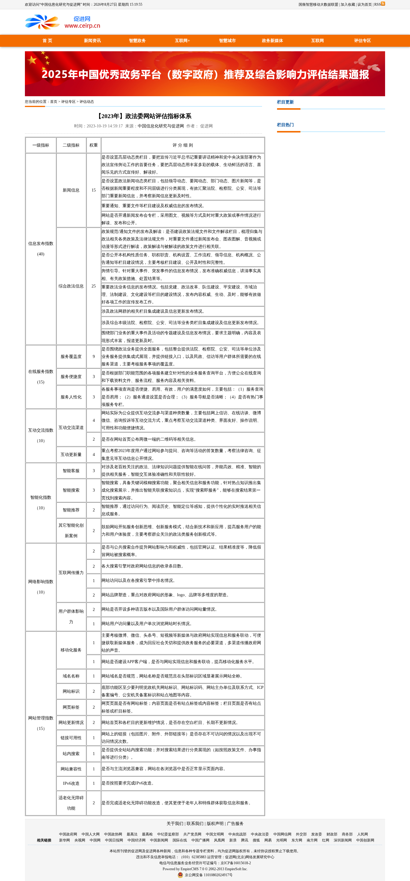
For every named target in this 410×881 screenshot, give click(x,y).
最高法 (132, 834)
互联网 (317, 40)
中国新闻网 (159, 840)
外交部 (301, 834)
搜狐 (256, 840)
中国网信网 (282, 834)
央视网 (79, 840)
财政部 (332, 834)
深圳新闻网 (343, 840)
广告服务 (235, 823)
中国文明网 (215, 834)
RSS (377, 4)
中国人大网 (91, 834)
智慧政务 (137, 40)
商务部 (347, 834)
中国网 (95, 840)
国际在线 (180, 840)
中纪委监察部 (168, 834)
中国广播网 (200, 840)
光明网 (281, 840)
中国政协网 (113, 834)
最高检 (147, 834)
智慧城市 (227, 40)
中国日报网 (114, 840)
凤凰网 (219, 840)
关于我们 (175, 823)
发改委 (316, 834)
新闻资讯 (92, 40)
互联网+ (182, 40)
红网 (325, 840)
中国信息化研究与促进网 (161, 126)
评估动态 (87, 102)
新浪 (233, 840)
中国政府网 (68, 834)
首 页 (47, 40)
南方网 (312, 840)
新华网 (64, 840)
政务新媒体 (272, 40)
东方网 (296, 840)
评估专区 (362, 40)
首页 (53, 102)
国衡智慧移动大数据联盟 (318, 4)
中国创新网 (365, 840)
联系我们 (195, 823)
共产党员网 (192, 834)
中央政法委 (260, 834)
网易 (268, 840)
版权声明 (215, 823)
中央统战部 (237, 834)
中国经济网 (137, 840)
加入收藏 (348, 4)
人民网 (362, 834)
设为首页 (364, 4)
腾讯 (244, 840)
